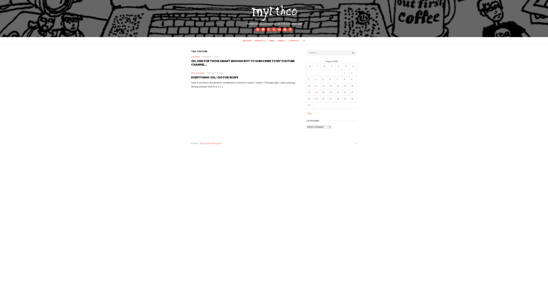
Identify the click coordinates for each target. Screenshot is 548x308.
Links (272, 40)
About (281, 40)
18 (316, 92)
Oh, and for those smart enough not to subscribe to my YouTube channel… (243, 63)
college (195, 57)
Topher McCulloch (213, 143)
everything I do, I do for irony (214, 77)
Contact (294, 40)
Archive (246, 40)
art (193, 73)
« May (309, 113)
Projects (260, 40)
